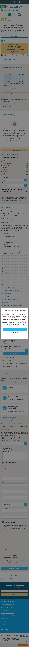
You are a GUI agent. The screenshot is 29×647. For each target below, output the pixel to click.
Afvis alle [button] (15, 332)
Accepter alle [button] (15, 329)
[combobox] (24, 310)
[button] (14, 336)
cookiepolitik (8, 324)
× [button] (26, 310)
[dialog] (14, 323)
